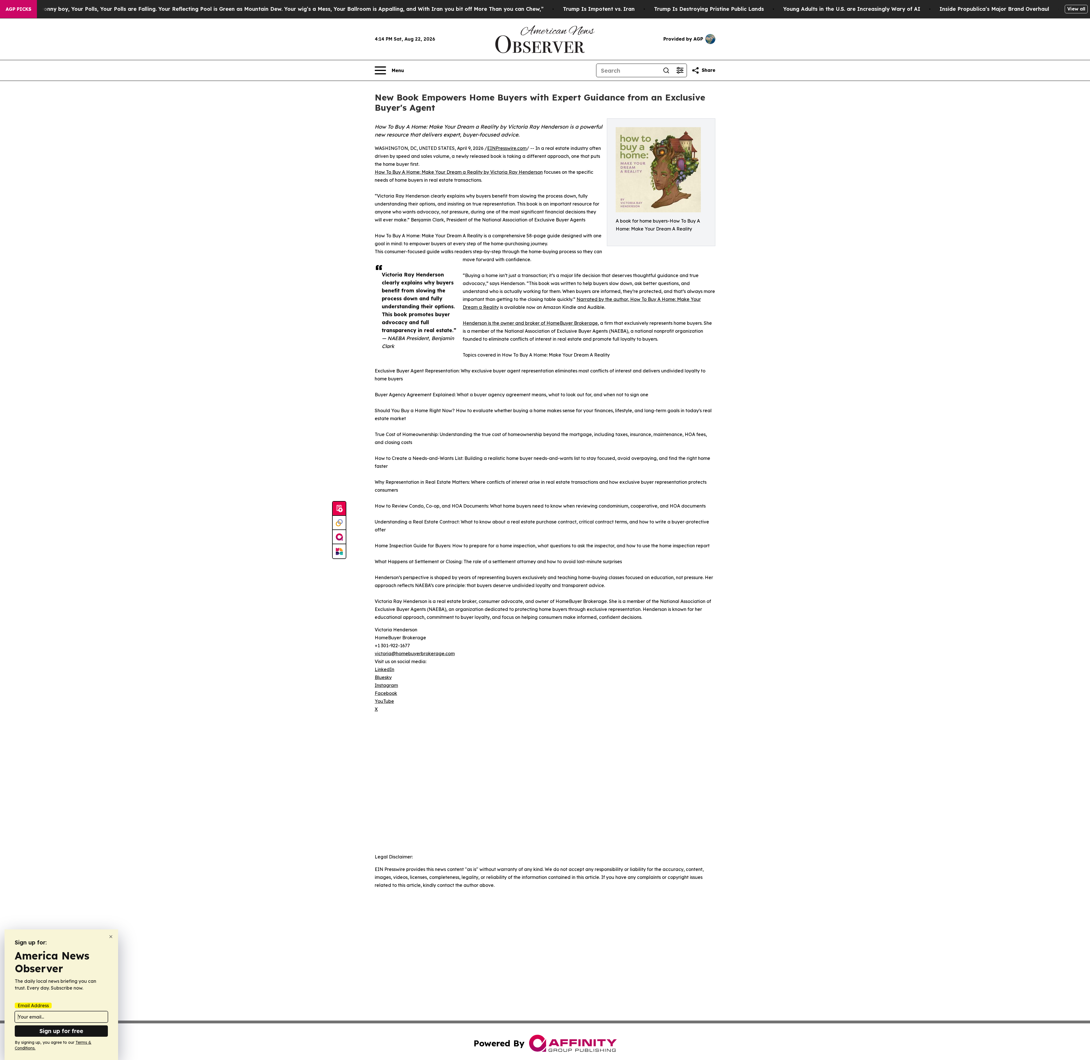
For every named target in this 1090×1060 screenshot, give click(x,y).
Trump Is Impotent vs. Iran (599, 9)
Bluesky (383, 677)
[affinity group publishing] (339, 537)
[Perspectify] (339, 523)
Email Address (33, 1005)
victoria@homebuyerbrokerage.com (415, 653)
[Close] (111, 936)
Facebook (386, 693)
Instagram (386, 685)
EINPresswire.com (507, 148)
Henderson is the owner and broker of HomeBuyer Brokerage (530, 323)
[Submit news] (339, 509)
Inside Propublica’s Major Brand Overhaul (994, 9)
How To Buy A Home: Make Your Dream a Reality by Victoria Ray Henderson (459, 172)
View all (1076, 9)
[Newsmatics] (339, 551)
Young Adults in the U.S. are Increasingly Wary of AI (851, 9)
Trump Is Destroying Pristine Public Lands (709, 9)
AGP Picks (18, 9)
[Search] (666, 70)
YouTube (384, 701)
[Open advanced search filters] (680, 70)
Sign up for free (61, 1030)
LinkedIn (384, 669)
